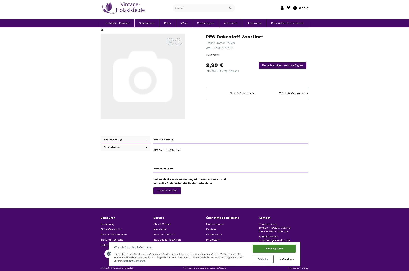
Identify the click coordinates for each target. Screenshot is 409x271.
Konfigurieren (286, 259)
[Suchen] (230, 8)
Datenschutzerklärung (134, 260)
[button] (282, 8)
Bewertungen (112, 147)
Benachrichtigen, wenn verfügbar (282, 65)
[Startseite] (102, 30)
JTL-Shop (304, 268)
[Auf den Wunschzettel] (178, 41)
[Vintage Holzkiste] (123, 7)
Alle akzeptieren (274, 248)
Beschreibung (113, 139)
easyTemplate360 (125, 268)
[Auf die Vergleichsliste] (170, 41)
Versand (234, 70)
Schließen (263, 259)
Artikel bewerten (167, 190)
